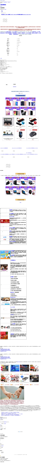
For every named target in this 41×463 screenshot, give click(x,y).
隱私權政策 (24, 454)
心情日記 (5, 423)
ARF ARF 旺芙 (11, 216)
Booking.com (13, 297)
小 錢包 (1, 58)
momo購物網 (11, 213)
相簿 (1, 10)
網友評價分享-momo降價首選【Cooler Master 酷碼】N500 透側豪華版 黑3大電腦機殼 (10, 412)
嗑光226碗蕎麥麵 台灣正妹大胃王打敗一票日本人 (5, 350)
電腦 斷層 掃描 (14, 86)
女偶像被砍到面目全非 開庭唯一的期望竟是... (5, 357)
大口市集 (13, 323)
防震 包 (20, 202)
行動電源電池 (15, 34)
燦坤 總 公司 (12, 292)
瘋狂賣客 (10, 236)
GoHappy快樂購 (12, 227)
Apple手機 (38, 31)
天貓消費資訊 (3, 4)
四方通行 (12, 276)
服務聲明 (26, 454)
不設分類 (5, 9)
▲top (0, 424)
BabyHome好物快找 (12, 241)
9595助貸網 (12, 250)
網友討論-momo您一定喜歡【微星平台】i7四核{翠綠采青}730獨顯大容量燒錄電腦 (10, 414)
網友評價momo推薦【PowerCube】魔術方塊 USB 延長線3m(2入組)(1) (8, 413)
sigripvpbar (1, 418)
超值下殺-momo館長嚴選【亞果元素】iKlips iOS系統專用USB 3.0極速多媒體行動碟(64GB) (10, 415)
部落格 (2, 11)
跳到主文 (1, 6)
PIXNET (16, 454)
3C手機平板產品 (8, 31)
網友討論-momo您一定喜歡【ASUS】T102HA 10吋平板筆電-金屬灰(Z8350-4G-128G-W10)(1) (16, 14)
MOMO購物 (14, 31)
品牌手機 (34, 31)
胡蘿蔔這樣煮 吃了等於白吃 (3, 351)
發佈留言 (1, 429)
